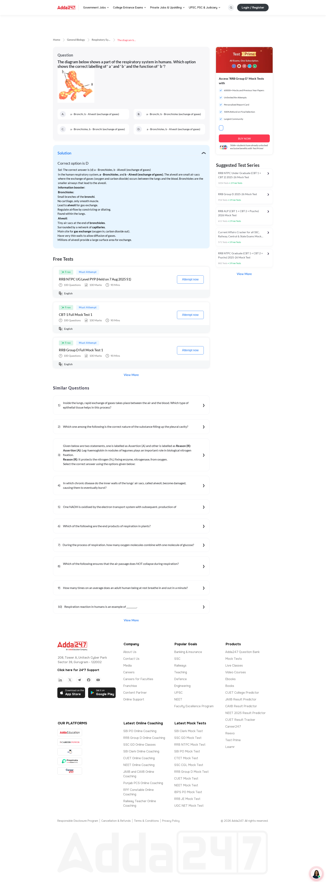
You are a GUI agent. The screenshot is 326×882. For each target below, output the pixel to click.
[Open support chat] (316, 873)
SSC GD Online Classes (139, 745)
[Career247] (69, 771)
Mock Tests (233, 659)
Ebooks (230, 679)
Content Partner (135, 693)
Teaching (180, 672)
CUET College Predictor (242, 693)
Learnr (230, 747)
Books (229, 686)
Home (56, 40)
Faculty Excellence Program (194, 706)
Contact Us (131, 659)
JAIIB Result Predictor (240, 699)
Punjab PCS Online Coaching (143, 783)
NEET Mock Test (186, 785)
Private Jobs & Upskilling (166, 7)
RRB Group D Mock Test (191, 772)
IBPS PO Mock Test (188, 792)
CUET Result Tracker (240, 720)
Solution (64, 153)
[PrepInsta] (69, 761)
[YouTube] (98, 680)
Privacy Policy (171, 820)
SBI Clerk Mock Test (188, 731)
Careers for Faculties (138, 679)
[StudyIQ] (69, 751)
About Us (129, 652)
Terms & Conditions (146, 820)
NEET (178, 699)
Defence (180, 679)
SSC (177, 659)
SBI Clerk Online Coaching (141, 751)
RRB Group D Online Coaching (144, 738)
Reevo (230, 733)
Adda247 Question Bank (242, 652)
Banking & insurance (188, 652)
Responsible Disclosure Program (77, 820)
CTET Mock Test (186, 758)
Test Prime (233, 740)
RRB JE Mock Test (187, 799)
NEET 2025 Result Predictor (245, 713)
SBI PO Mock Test (187, 751)
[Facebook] (89, 680)
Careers (129, 672)
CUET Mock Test (186, 778)
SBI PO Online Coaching (139, 731)
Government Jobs (94, 7)
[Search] (231, 8)
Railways (180, 665)
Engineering (182, 686)
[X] (70, 680)
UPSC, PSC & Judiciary (203, 7)
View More (131, 374)
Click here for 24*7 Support (78, 670)
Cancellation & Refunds (116, 820)
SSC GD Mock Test (187, 738)
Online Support (133, 699)
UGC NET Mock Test (189, 806)
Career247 (233, 727)
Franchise (130, 686)
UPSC (178, 693)
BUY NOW (244, 138)
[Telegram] (79, 680)
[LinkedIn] (60, 680)
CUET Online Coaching (139, 758)
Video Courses (235, 672)
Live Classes (234, 665)
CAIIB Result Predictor (241, 706)
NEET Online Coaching (139, 765)
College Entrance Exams (128, 7)
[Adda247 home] (66, 7)
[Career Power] (69, 742)
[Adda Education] (69, 732)
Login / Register (253, 7)
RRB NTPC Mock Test (189, 745)
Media (127, 665)
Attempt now (190, 279)
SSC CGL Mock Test (188, 765)
